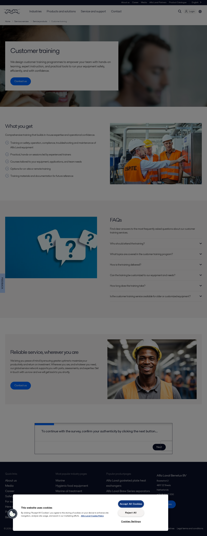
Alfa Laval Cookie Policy (92, 515)
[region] (90, 512)
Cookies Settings (131, 521)
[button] (12, 514)
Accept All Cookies (131, 504)
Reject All (130, 512)
